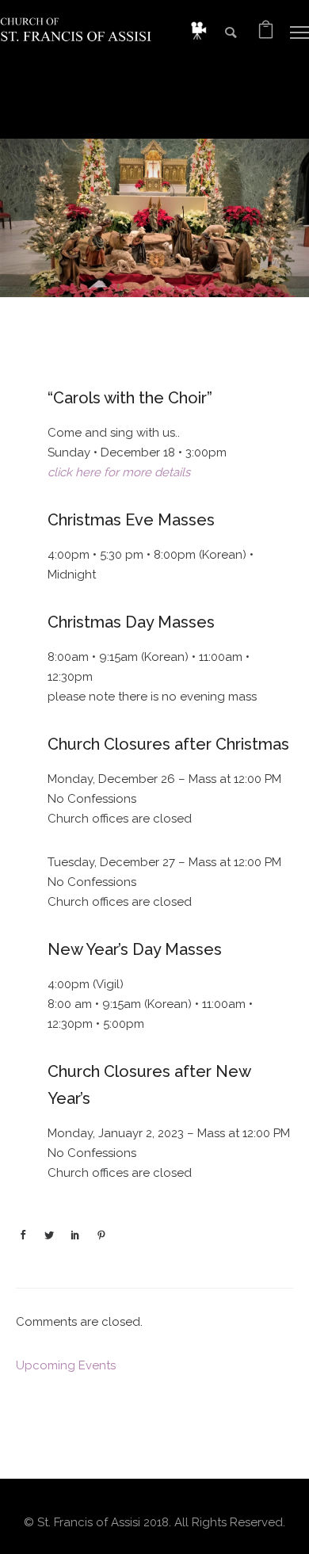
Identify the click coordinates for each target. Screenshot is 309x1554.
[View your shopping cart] (266, 33)
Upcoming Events (66, 1365)
